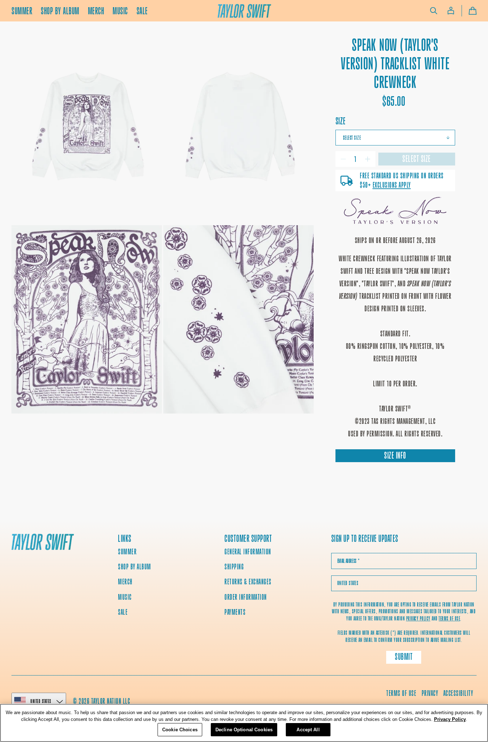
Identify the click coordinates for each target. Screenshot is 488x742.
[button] (434, 11)
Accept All (308, 729)
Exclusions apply (392, 184)
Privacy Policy (450, 719)
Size (340, 121)
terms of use (449, 618)
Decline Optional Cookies (244, 729)
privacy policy (418, 618)
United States (40, 701)
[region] (244, 723)
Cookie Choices (180, 729)
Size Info (395, 455)
